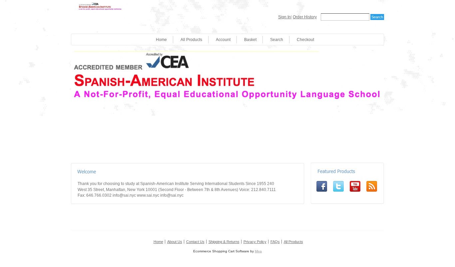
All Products (191, 39)
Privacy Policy (254, 242)
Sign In (284, 17)
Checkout (305, 39)
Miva (258, 251)
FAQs (275, 242)
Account (223, 39)
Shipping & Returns (224, 242)
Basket (250, 39)
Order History (305, 17)
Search (276, 39)
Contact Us (195, 242)
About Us (174, 242)
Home (161, 39)
